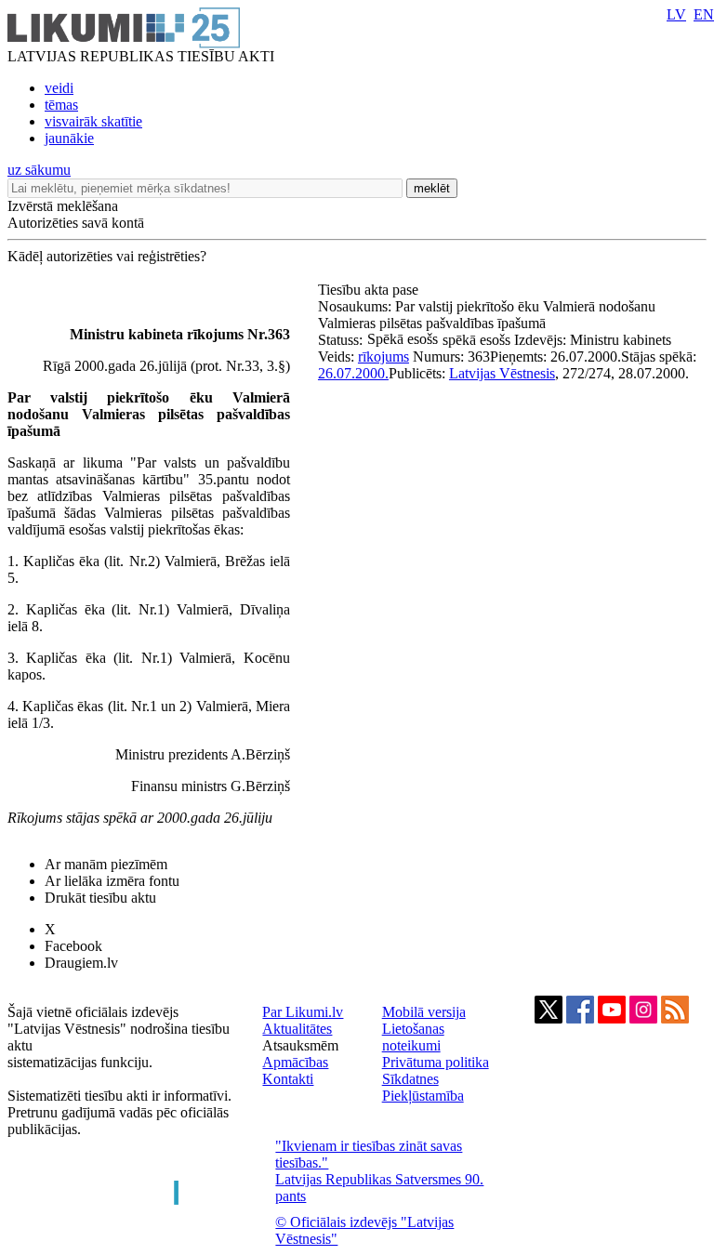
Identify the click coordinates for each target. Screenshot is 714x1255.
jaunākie (69, 138)
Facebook (73, 946)
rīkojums (383, 356)
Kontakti (287, 1079)
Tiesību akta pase (370, 289)
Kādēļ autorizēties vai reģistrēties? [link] (106, 256)
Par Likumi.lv (302, 1012)
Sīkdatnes (410, 1079)
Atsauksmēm (300, 1045)
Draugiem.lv (81, 963)
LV (676, 14)
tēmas (61, 104)
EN (704, 14)
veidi (59, 88)
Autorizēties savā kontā (75, 223)
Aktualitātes (297, 1029)
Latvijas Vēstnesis (502, 373)
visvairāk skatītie (93, 121)
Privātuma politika (435, 1062)
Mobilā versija (424, 1012)
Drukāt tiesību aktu (100, 897)
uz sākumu (39, 170)
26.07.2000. (353, 373)
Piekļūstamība (423, 1095)
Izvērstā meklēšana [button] (62, 206)
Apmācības (295, 1062)
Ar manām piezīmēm (106, 864)
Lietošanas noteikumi (413, 1037)
